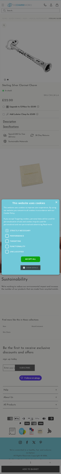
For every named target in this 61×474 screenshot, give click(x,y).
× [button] (56, 202)
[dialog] (31, 237)
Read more (47, 224)
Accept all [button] (30, 259)
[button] (30, 267)
